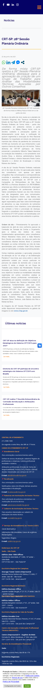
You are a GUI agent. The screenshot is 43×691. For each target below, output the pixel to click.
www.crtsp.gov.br (21, 311)
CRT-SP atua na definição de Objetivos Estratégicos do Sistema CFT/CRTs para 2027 (19, 343)
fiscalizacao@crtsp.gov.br (17, 492)
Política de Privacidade (11, 681)
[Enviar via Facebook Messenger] (18, 62)
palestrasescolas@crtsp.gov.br (18, 505)
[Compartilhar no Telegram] (13, 62)
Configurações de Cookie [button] (13, 686)
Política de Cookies (32, 676)
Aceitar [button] (27, 686)
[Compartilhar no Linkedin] (8, 62)
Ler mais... (6, 356)
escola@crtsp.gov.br (15, 518)
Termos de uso (17, 678)
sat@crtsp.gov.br (14, 541)
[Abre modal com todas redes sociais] (23, 62)
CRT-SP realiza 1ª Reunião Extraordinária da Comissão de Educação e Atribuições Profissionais (21, 401)
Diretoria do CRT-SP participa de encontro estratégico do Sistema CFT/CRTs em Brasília (21, 371)
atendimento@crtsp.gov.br (17, 475)
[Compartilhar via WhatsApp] (4, 62)
